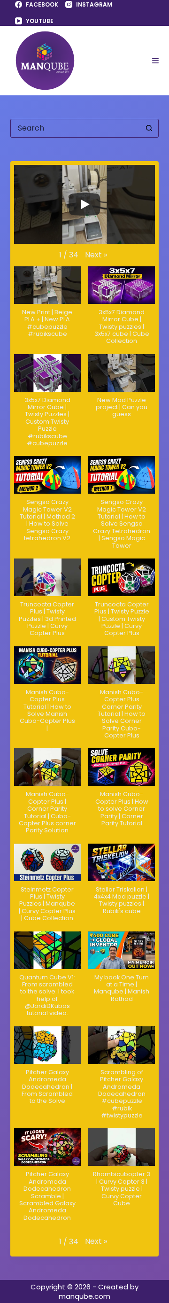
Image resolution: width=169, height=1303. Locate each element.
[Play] (84, 204)
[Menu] (155, 60)
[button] (96, 255)
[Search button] (148, 128)
